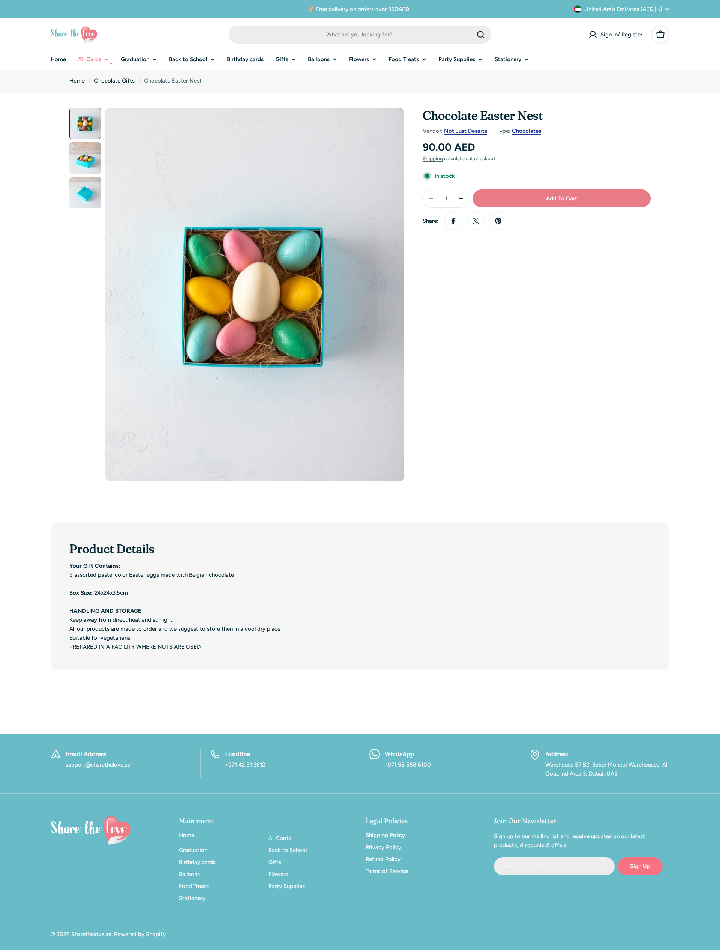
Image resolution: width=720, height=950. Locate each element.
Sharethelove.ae (91, 934)
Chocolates (526, 131)
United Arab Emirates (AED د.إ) (623, 9)
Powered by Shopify (140, 934)
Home (77, 80)
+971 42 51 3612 (245, 764)
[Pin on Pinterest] (498, 221)
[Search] (480, 34)
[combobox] (360, 35)
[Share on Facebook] (453, 221)
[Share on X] (476, 221)
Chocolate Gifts (114, 80)
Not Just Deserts (465, 131)
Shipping (433, 158)
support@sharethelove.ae (98, 764)
